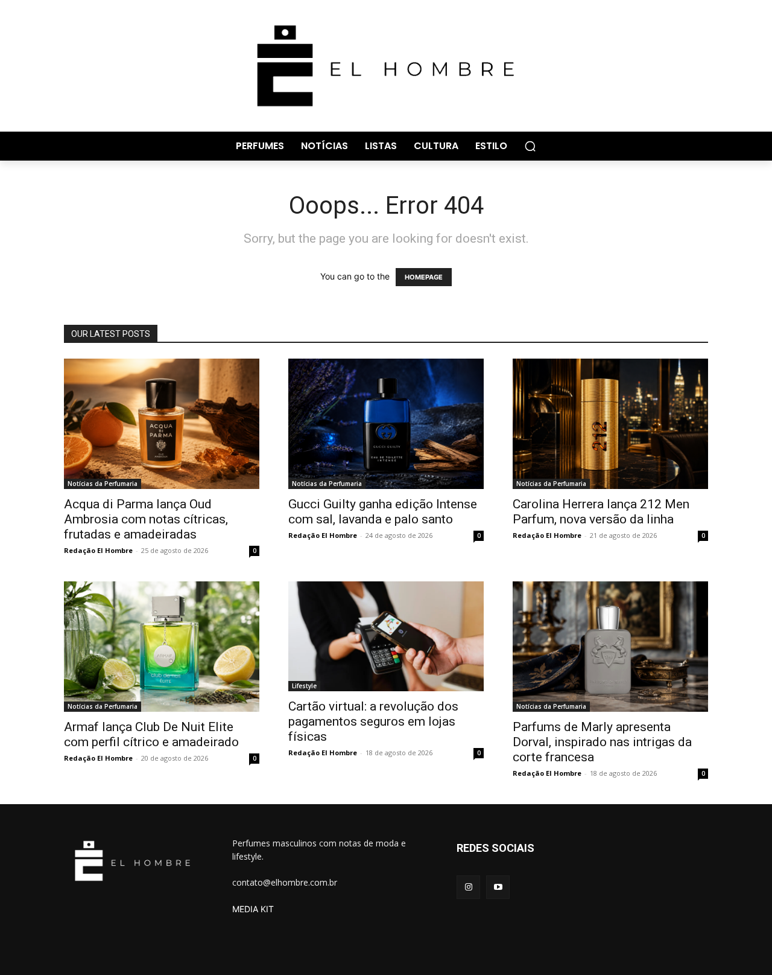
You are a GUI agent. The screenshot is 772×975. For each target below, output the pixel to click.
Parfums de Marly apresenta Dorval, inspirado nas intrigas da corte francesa (602, 742)
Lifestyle (304, 686)
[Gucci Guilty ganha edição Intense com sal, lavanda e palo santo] (386, 424)
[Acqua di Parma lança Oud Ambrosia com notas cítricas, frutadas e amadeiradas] (161, 424)
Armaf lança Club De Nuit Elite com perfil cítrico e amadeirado (151, 734)
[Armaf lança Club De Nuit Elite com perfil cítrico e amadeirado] (161, 646)
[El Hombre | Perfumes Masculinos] (386, 66)
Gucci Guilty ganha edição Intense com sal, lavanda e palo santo (382, 511)
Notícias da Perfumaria (103, 483)
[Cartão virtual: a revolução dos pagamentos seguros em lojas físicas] (386, 636)
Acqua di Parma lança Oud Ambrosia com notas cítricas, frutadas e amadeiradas (146, 519)
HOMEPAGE (424, 277)
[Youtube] (498, 887)
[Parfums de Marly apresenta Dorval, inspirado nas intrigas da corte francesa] (610, 646)
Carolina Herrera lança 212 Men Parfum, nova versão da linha (601, 511)
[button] (530, 146)
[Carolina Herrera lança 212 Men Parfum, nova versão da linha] (610, 424)
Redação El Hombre (98, 550)
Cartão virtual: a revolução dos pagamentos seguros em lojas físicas (373, 721)
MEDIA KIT (253, 909)
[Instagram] (468, 887)
